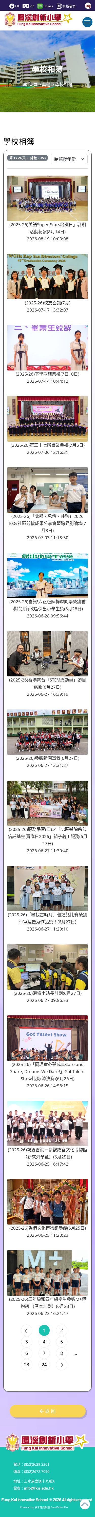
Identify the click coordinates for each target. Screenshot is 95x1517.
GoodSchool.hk (59, 1507)
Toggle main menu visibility (87, 22)
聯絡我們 (68, 6)
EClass (48, 6)
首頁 (32, 84)
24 (44, 1364)
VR (31, 6)
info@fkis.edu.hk (39, 1488)
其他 (46, 84)
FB (16, 6)
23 (26, 1364)
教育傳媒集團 (42, 1507)
